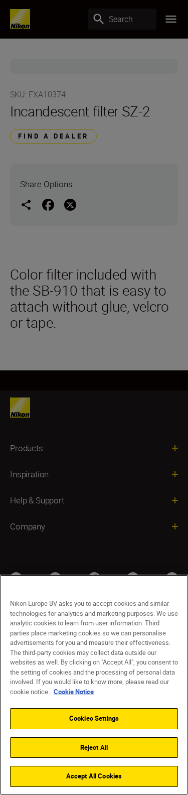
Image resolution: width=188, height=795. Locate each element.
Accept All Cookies (94, 775)
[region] (94, 685)
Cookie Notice (74, 691)
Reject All (94, 747)
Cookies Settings (94, 718)
